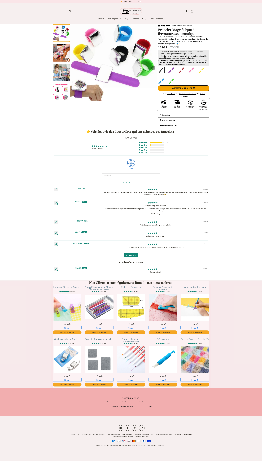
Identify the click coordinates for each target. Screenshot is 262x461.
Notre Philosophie (157, 19)
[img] (152, 189)
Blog (126, 19)
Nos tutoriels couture (99, 434)
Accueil (101, 19)
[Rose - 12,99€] (191, 70)
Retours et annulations (142, 436)
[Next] (153, 68)
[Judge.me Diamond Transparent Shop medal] (131, 163)
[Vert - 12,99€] (171, 81)
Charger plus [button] (131, 255)
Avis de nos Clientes (114, 434)
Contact (135, 19)
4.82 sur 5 (105, 146)
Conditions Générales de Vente (144, 434)
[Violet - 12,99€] (171, 70)
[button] (143, 142)
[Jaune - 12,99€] (201, 70)
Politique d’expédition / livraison (123, 436)
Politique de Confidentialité (164, 434)
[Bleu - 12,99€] (161, 81)
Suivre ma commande (84, 434)
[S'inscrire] (149, 406)
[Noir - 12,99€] (161, 70)
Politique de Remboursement (183, 434)
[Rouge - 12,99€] (181, 70)
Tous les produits (114, 19)
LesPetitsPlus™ (162, 445)
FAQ (144, 19)
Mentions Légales (127, 434)
